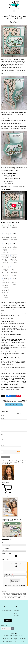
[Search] (12, 628)
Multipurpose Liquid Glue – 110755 (5, 294)
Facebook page (22, 70)
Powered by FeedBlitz (21, 585)
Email (2, 439)
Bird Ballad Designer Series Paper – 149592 (14, 237)
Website (2, 445)
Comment (3, 418)
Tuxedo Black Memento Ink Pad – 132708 (5, 259)
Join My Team (8, 387)
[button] (14, 11)
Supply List (3, 300)
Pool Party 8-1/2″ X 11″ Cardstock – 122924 (14, 247)
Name (2, 434)
